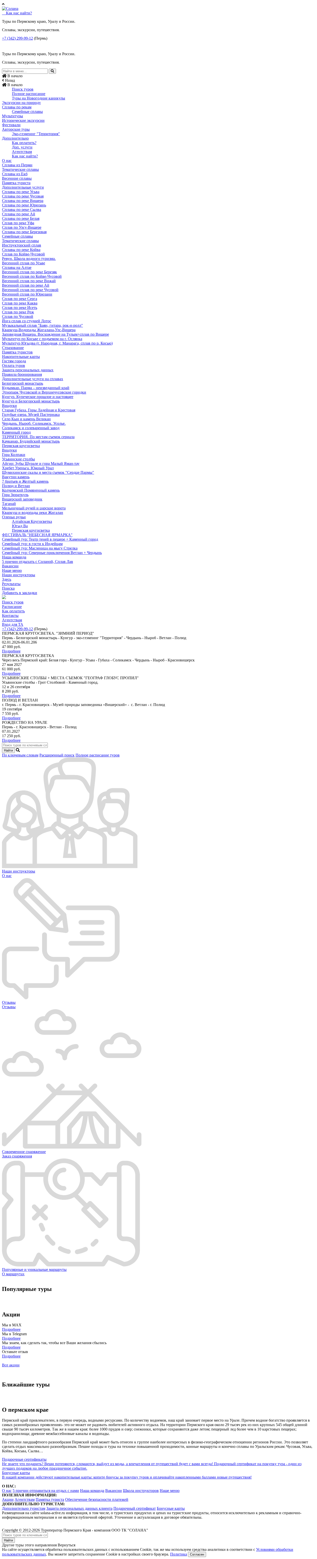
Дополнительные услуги (23, 187)
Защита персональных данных (27, 370)
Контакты (10, 615)
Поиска (8, 588)
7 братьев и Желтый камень (25, 481)
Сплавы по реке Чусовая (23, 196)
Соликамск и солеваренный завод (30, 428)
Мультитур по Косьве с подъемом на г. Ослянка (42, 339)
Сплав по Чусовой (17, 316)
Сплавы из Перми (17, 165)
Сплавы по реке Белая (20, 218)
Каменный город (16, 432)
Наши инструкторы (18, 575)
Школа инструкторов (141, 1490)
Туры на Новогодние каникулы (38, 98)
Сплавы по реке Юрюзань (24, 205)
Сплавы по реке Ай (18, 214)
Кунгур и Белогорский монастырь (31, 401)
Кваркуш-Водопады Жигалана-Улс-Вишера (39, 330)
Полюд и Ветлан (16, 486)
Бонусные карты (171, 1508)
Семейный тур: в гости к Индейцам (32, 544)
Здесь (6, 579)
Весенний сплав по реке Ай (25, 285)
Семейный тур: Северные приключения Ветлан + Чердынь (52, 553)
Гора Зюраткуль (15, 495)
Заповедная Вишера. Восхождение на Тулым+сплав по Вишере (55, 334)
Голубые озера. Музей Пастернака (31, 414)
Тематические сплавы (20, 169)
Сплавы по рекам (16, 107)
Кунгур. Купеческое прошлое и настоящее (37, 397)
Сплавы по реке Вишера (22, 201)
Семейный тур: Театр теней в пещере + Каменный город (50, 539)
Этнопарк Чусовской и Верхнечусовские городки (44, 392)
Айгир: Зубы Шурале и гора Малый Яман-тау (40, 463)
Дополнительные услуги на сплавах (32, 379)
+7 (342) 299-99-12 (17, 38)
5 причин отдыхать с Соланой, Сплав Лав (37, 561)
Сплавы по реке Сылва (21, 209)
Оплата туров (13, 365)
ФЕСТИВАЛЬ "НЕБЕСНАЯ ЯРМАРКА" (37, 535)
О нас (7, 160)
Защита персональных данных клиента (79, 1508)
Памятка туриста (16, 183)
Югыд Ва (20, 526)
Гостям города (14, 361)
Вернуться (66, 1545)
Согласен (197, 1554)
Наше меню (12, 570)
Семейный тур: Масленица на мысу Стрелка (40, 548)
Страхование (13, 348)
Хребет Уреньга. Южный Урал (28, 468)
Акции (8, 1499)
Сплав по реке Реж (18, 312)
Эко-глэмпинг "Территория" (36, 134)
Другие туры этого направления (29, 1545)
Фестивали (11, 125)
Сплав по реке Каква (19, 303)
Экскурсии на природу (21, 103)
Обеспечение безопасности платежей (96, 1499)
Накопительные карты (21, 356)
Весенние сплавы (17, 178)
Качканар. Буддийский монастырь (31, 441)
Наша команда (14, 557)
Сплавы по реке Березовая (24, 232)
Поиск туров (22, 89)
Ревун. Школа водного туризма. (29, 258)
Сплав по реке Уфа (18, 223)
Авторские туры (16, 129)
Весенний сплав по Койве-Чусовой (32, 276)
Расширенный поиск (57, 755)
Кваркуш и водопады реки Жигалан (32, 512)
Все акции (11, 1365)
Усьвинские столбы (18, 459)
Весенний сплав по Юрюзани (27, 294)
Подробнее (11, 651)
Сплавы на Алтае (16, 267)
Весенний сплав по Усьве (23, 263)
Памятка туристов (17, 352)
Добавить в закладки (19, 593)
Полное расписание (28, 94)
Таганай (9, 504)
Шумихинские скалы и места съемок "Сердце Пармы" (48, 472)
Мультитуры (12, 116)
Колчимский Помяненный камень (31, 490)
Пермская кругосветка (21, 446)
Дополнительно (15, 138)
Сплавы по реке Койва (21, 250)
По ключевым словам (20, 755)
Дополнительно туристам (23, 1508)
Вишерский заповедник (22, 499)
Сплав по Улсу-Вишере (21, 227)
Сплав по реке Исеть (19, 307)
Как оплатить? (24, 143)
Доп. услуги (22, 147)
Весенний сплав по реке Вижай (29, 281)
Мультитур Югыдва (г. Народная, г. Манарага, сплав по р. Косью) (57, 343)
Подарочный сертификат (134, 1508)
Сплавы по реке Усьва (20, 192)
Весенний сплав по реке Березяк (29, 272)
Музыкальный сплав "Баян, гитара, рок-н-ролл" (42, 325)
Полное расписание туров (98, 755)
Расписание (12, 606)
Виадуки (9, 405)
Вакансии (10, 566)
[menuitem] (158, 89)
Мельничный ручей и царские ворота (34, 508)
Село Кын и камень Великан (26, 419)
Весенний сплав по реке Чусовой (30, 290)
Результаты (11, 584)
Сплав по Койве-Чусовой (23, 254)
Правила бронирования (22, 374)
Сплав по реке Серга (19, 299)
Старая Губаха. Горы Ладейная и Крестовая (38, 410)
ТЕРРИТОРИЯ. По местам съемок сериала (38, 437)
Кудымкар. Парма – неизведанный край (35, 388)
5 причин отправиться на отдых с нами (46, 1490)
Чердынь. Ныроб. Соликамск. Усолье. (34, 423)
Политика (178, 1554)
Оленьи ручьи (14, 517)
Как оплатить (13, 611)
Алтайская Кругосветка (32, 521)
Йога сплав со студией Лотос (26, 321)
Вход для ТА (12, 624)
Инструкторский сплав (21, 245)
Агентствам (22, 152)
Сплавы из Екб (14, 174)
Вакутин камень (15, 477)
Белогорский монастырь (22, 383)
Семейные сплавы (27, 111)
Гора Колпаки (13, 455)
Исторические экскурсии (23, 120)
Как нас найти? (25, 156)
